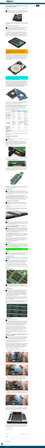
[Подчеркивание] (10, 438)
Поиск (38, 5)
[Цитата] (14, 438)
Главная (7, 3)
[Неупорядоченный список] (13, 438)
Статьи (10, 3)
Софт (12, 3)
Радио (15, 3)
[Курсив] (9, 438)
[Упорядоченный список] (12, 438)
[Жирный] (8, 438)
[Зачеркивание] (11, 438)
